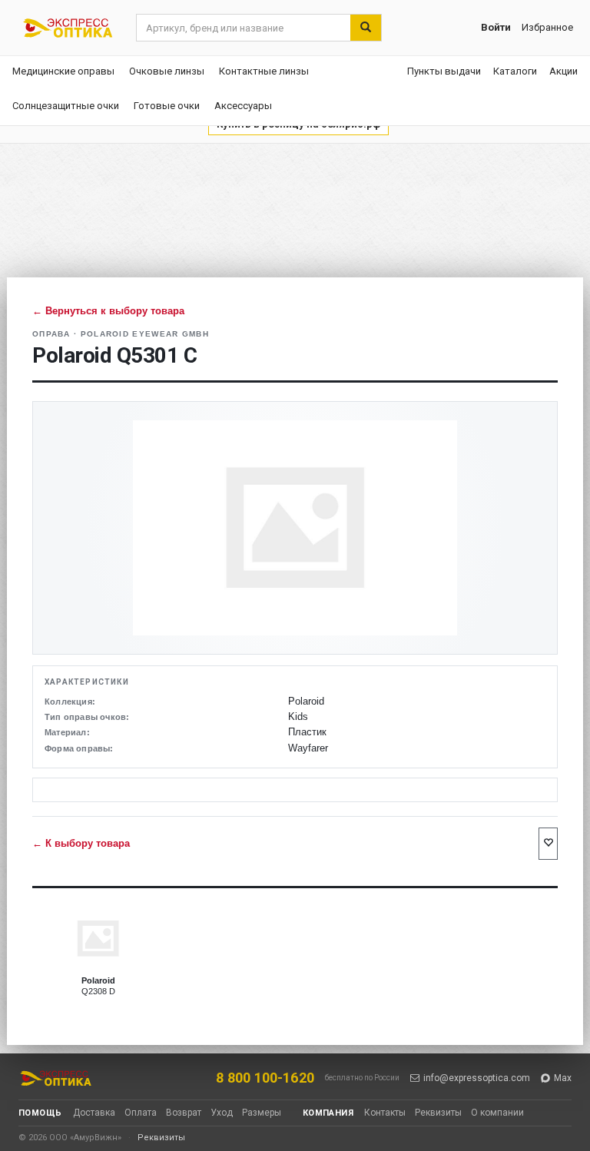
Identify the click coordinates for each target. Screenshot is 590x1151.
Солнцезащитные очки (65, 105)
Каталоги (515, 71)
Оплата (140, 1112)
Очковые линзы (166, 71)
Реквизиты (438, 1112)
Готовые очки (167, 105)
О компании (497, 1112)
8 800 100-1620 (265, 1078)
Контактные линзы (264, 71)
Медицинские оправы (63, 71)
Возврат (183, 1112)
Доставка (94, 1112)
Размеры (261, 1112)
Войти (496, 27)
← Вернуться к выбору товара (108, 311)
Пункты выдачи (444, 71)
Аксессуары (243, 105)
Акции (563, 71)
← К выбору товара (81, 843)
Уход (221, 1112)
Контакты (385, 1112)
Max (563, 1078)
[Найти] (365, 28)
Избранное (547, 27)
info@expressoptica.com (476, 1078)
